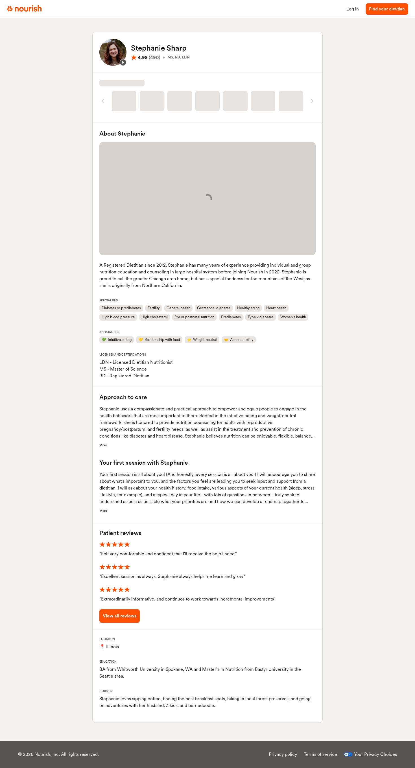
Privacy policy (283, 754)
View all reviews (119, 616)
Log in (352, 9)
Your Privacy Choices (375, 754)
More (103, 445)
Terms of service (320, 754)
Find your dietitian (387, 9)
